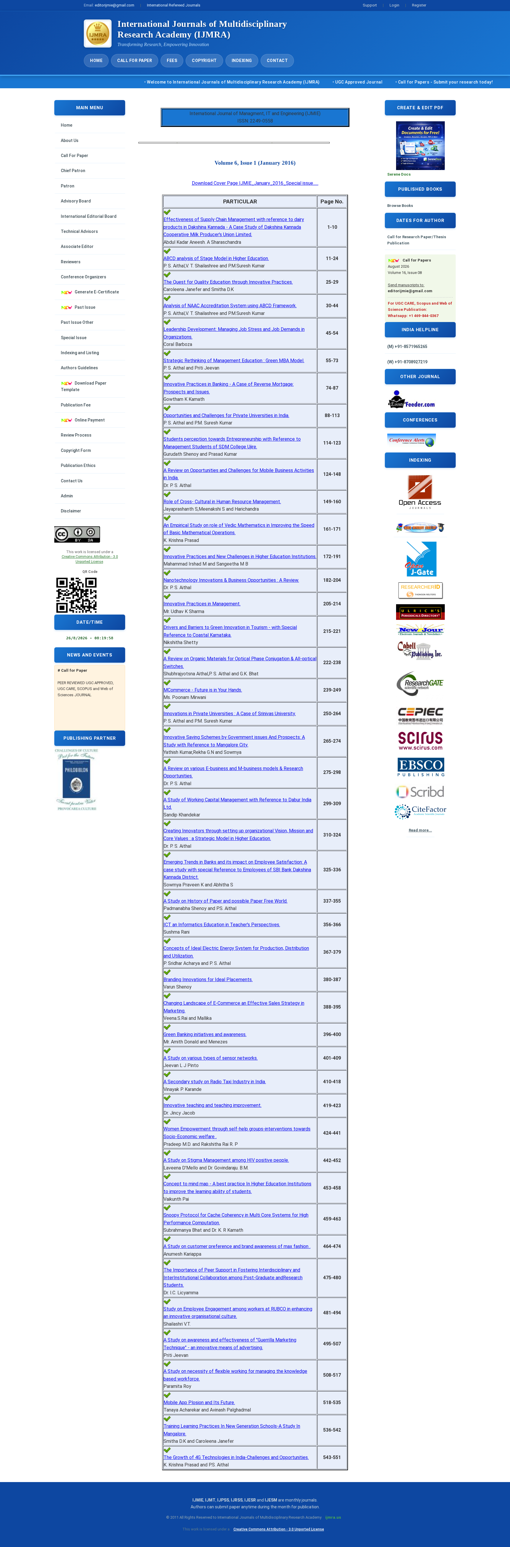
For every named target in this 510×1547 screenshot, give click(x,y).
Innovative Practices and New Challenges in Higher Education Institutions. (240, 556)
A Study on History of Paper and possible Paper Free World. (225, 901)
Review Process (76, 435)
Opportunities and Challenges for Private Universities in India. (226, 415)
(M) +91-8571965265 (407, 346)
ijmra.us (333, 1517)
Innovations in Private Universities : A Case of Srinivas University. (230, 713)
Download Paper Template (84, 386)
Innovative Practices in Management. (202, 604)
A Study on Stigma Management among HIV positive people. (226, 1160)
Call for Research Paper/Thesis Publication (416, 240)
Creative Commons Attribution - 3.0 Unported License (278, 1529)
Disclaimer (71, 511)
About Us (70, 140)
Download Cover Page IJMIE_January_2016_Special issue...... (255, 183)
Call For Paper (134, 60)
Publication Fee (76, 405)
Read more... (420, 830)
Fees (172, 60)
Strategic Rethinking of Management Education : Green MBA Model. (234, 360)
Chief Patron (73, 170)
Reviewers (71, 261)
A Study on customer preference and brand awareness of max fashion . (237, 1246)
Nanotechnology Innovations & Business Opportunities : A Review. (231, 580)
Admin (67, 496)
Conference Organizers (83, 277)
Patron (67, 186)
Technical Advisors (79, 231)
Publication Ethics (78, 465)
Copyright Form (76, 450)
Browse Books (400, 205)
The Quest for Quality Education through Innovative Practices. (228, 282)
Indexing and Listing (80, 352)
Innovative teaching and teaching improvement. (212, 1105)
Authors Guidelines (79, 367)
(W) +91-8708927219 (407, 362)
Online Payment (90, 420)
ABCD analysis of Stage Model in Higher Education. (216, 258)
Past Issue (85, 307)
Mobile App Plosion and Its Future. (199, 1402)
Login (394, 5)
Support (370, 5)
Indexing (242, 60)
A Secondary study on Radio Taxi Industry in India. (215, 1081)
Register (419, 5)
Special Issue (73, 337)
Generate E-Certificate (97, 292)
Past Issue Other (77, 322)
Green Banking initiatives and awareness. (205, 1034)
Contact (277, 60)
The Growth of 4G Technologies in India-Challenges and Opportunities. (236, 1457)
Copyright (204, 60)
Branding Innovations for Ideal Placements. (208, 979)
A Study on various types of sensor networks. (211, 1058)
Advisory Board (76, 201)
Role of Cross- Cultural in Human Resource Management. (222, 501)
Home (96, 60)
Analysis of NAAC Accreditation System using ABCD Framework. (230, 305)
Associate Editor (77, 246)
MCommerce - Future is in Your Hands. (203, 690)
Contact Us (72, 480)
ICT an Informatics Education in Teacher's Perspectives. (222, 924)
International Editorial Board (89, 216)
